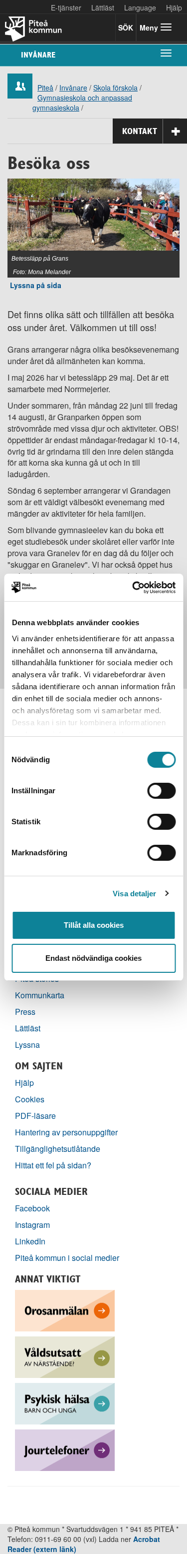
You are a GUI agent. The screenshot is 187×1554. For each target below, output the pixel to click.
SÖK (125, 28)
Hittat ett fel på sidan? (53, 1165)
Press (25, 1011)
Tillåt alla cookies (94, 925)
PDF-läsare (35, 1115)
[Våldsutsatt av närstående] (65, 1355)
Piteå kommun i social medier (67, 1257)
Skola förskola (115, 88)
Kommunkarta (39, 995)
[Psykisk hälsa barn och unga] (65, 1402)
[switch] (161, 791)
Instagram (32, 1224)
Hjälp (24, 1082)
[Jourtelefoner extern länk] (65, 1448)
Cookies (29, 1099)
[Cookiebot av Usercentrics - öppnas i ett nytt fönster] (133, 587)
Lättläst (102, 8)
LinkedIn (30, 1241)
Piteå (45, 88)
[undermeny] (166, 52)
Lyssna (27, 1044)
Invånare (38, 55)
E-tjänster (66, 8)
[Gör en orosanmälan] (65, 1309)
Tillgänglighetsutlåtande (57, 1148)
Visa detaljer (134, 893)
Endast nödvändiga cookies (93, 958)
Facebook (32, 1208)
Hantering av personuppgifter (66, 1132)
